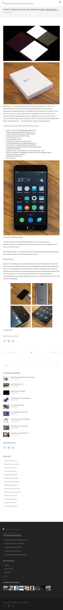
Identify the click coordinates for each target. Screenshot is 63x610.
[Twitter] (8, 341)
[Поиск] (58, 365)
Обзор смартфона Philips (11, 474)
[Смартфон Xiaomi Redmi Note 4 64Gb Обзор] (27, 588)
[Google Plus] (12, 341)
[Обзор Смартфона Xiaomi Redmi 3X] (48, 588)
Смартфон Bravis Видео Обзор (13, 551)
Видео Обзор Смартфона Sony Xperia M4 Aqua (22, 377)
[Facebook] (4, 341)
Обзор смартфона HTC (10, 467)
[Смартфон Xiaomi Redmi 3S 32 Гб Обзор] (16, 588)
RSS (6, 576)
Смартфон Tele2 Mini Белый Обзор (20, 433)
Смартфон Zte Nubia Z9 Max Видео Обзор (16, 554)
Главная (42, 10)
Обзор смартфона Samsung (11, 481)
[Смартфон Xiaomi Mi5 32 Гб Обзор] (21, 588)
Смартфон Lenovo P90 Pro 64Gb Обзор (21, 398)
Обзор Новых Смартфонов (18, 391)
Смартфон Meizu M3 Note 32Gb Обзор (20, 419)
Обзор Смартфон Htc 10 (17, 384)
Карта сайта (8, 572)
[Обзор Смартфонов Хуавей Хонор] (32, 588)
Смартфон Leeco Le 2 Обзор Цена (19, 426)
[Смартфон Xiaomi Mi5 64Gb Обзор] (37, 588)
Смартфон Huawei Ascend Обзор (13, 547)
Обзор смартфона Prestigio (11, 464)
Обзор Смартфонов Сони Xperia (19, 412)
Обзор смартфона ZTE (10, 502)
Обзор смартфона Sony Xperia (12, 488)
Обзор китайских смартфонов (12, 492)
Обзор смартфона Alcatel (11, 499)
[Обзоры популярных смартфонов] (17, 3)
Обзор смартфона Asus (10, 471)
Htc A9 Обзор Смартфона (17, 405)
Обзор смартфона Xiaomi (11, 460)
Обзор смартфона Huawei (11, 478)
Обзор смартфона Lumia (10, 506)
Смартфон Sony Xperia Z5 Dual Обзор (14, 543)
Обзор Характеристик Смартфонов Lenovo (16, 540)
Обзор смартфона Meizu (53, 10)
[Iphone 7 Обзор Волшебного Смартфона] (43, 588)
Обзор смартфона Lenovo (11, 485)
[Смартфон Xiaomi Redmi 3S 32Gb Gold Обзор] (5, 588)
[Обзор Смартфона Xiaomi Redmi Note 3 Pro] (11, 588)
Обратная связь (9, 569)
